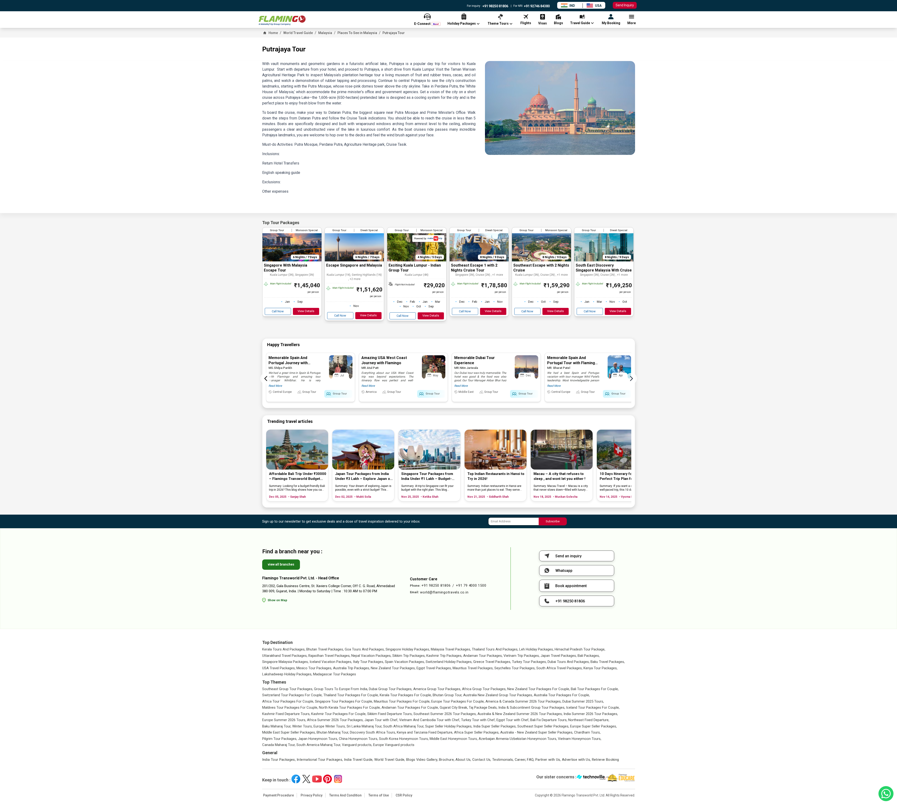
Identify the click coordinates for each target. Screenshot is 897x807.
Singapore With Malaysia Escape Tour (285, 267)
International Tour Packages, (320, 759)
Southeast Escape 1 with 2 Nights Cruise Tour (474, 267)
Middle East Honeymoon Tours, (454, 739)
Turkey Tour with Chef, (478, 720)
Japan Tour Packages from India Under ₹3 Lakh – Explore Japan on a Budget (363, 476)
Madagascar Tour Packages (334, 674)
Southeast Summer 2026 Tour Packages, (445, 714)
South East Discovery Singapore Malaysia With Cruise (604, 267)
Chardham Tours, (587, 732)
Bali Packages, (589, 656)
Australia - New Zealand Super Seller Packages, (536, 732)
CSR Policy (404, 795)
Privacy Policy (311, 795)
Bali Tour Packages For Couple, (595, 689)
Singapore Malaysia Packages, (285, 662)
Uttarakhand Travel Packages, (284, 656)
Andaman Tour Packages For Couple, (410, 707)
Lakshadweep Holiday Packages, (287, 674)
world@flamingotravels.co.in (444, 592)
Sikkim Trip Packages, (408, 656)
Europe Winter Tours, (330, 726)
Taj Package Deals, (483, 707)
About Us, (463, 759)
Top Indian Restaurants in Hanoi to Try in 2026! (495, 476)
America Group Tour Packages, (437, 689)
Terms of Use (378, 795)
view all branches (281, 564)
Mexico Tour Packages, (314, 668)
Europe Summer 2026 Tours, (284, 720)
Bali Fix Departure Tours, (548, 720)
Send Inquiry (625, 5)
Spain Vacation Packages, (405, 662)
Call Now (278, 311)
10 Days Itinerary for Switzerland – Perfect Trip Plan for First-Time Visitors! (628, 476)
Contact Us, (481, 759)
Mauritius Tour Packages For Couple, (402, 701)
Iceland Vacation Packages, (331, 662)
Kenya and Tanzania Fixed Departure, (425, 732)
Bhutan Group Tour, (447, 695)
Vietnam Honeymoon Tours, (579, 739)
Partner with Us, (548, 759)
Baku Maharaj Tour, (276, 726)
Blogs (410, 759)
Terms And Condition (345, 795)
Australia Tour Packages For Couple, (562, 695)
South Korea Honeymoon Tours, (404, 739)
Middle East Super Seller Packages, (289, 732)
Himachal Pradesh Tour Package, (580, 649)
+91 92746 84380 (536, 6)
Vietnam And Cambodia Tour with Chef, (429, 720)
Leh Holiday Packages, (536, 649)
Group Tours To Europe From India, (341, 689)
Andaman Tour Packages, (483, 656)
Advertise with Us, (576, 759)
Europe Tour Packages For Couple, (457, 701)
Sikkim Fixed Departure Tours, (390, 714)
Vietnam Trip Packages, (521, 656)
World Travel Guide (298, 33)
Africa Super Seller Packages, (476, 732)
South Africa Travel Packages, (559, 668)
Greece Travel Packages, (492, 662)
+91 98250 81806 (495, 6)
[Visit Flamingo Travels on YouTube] (317, 779)
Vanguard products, (357, 745)
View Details (306, 311)
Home (273, 33)
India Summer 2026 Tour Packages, (591, 714)
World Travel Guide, (389, 759)
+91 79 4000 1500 (471, 585)
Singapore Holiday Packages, (408, 649)
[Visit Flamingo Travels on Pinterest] (327, 779)
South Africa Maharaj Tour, (403, 726)
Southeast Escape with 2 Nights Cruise (541, 267)
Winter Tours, (302, 726)
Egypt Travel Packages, (434, 668)
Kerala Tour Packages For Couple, (406, 695)
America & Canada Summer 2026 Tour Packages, (523, 701)
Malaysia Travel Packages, (451, 649)
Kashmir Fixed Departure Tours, (286, 714)
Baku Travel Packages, (607, 662)
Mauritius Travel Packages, (473, 668)
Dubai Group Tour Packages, (390, 689)
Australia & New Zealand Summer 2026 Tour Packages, (520, 714)
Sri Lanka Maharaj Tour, (364, 726)
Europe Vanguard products (393, 745)
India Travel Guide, (358, 759)
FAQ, (530, 759)
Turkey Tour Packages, (529, 662)
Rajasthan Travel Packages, (329, 656)
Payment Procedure (278, 795)
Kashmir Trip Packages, (444, 656)
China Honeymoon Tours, (358, 739)
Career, (520, 759)
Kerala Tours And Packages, (283, 649)
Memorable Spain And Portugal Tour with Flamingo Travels (572, 363)
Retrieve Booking (605, 759)
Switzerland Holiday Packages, (449, 662)
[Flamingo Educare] (620, 778)
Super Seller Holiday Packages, (448, 726)
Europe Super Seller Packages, (593, 726)
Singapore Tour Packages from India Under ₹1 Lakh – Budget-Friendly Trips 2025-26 (427, 476)
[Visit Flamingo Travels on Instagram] (338, 779)
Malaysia (325, 33)
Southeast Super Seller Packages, (543, 726)
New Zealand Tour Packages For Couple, (538, 689)
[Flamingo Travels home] (282, 20)
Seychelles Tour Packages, (514, 668)
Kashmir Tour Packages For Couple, (338, 714)
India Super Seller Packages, (494, 726)
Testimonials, (503, 759)
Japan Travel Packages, (559, 656)
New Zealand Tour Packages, (393, 668)
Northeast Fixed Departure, (588, 720)
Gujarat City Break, (454, 707)
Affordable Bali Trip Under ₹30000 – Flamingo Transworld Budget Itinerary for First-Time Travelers (297, 476)
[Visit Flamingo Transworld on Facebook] (296, 779)
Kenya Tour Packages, (600, 668)
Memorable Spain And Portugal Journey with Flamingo (288, 363)
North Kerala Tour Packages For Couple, (350, 707)
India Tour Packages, (279, 759)
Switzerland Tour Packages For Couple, (292, 695)
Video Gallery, (427, 759)
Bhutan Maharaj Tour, (333, 732)
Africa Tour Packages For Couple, (288, 701)
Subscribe (553, 521)
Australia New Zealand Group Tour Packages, (498, 695)
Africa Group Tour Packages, (484, 689)
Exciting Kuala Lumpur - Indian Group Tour (415, 267)
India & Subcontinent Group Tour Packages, (531, 707)
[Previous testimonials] (266, 378)
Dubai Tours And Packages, (569, 662)
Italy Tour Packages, (368, 662)
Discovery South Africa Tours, (373, 732)
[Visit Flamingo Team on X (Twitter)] (306, 779)
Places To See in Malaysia (357, 33)
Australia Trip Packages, (351, 668)
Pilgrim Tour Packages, (279, 739)
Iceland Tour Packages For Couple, (593, 707)
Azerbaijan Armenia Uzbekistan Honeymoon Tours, (518, 739)
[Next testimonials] (631, 378)
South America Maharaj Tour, (318, 745)
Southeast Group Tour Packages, (287, 689)
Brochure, (446, 759)
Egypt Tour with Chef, (512, 720)
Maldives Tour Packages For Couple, (290, 707)
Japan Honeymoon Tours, (318, 739)
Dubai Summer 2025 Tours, (583, 701)
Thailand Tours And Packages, (495, 649)
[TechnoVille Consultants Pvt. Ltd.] (591, 778)
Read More (275, 385)
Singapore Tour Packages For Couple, (344, 701)
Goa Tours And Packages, (365, 649)
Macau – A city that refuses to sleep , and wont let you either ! (559, 476)
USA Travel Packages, (278, 668)
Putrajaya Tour (393, 33)
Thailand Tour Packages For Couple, (351, 695)
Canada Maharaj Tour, (278, 745)
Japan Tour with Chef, (381, 720)
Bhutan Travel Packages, (325, 649)
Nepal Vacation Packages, (371, 656)
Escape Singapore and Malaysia (354, 265)
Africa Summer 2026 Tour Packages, (335, 720)
